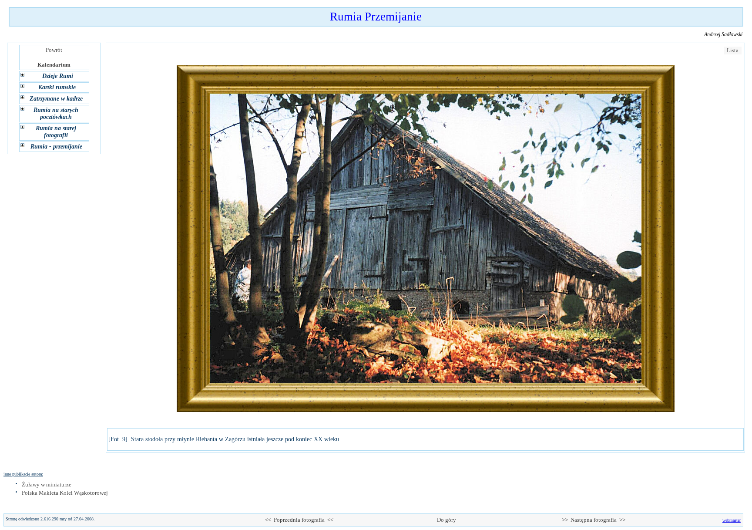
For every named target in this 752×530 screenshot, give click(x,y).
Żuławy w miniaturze (46, 484)
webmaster (731, 520)
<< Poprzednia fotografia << (299, 519)
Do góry (446, 519)
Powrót (54, 50)
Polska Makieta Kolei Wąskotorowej (65, 492)
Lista (732, 50)
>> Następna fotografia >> (593, 519)
